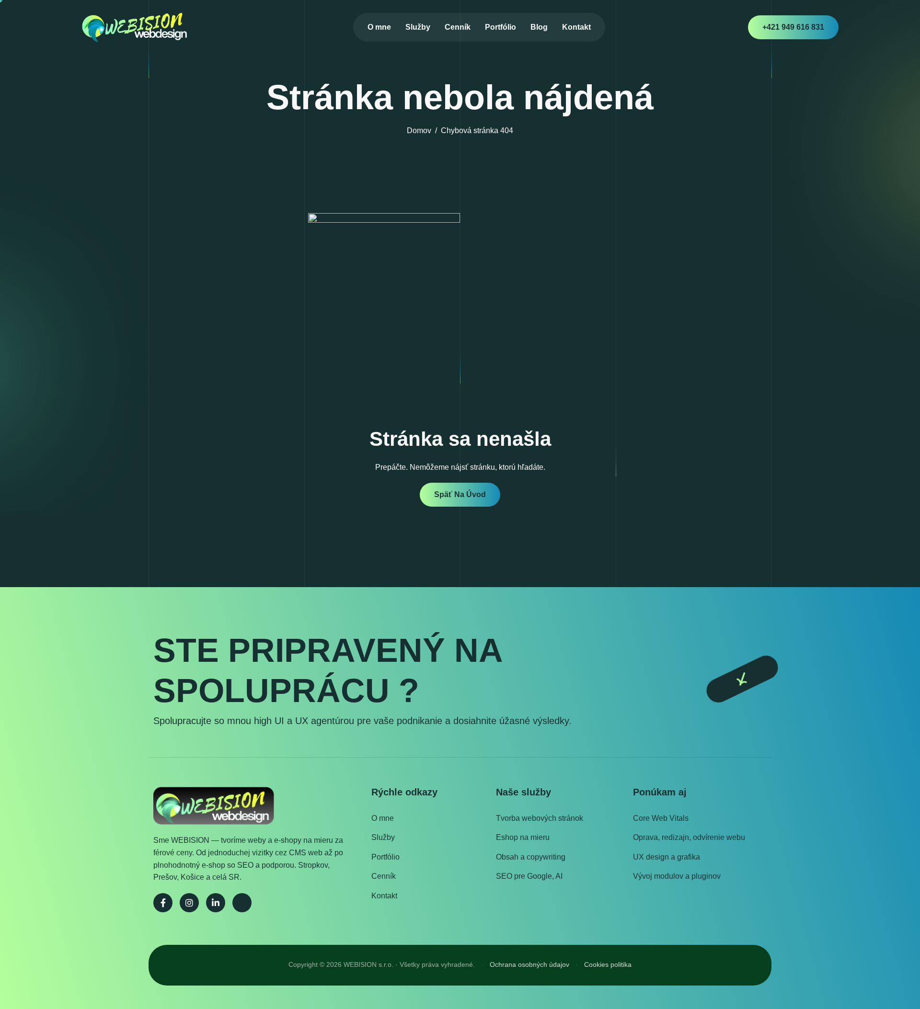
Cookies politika (608, 964)
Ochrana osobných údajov (529, 964)
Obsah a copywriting (530, 857)
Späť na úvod (460, 494)
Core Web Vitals (661, 818)
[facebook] (162, 902)
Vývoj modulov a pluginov (677, 876)
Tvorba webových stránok (539, 818)
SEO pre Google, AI (529, 876)
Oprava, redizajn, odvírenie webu (689, 837)
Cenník (458, 27)
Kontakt (576, 27)
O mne (379, 27)
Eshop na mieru (523, 837)
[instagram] (189, 902)
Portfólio (500, 27)
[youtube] (242, 902)
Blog (539, 27)
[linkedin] (215, 902)
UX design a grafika (666, 857)
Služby (417, 27)
